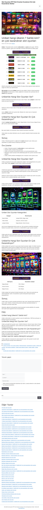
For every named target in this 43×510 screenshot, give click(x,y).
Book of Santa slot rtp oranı (8, 480)
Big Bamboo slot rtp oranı (7, 451)
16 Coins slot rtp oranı (7, 407)
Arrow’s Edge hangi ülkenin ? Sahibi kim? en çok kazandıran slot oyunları (18, 434)
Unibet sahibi (31, 347)
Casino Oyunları (6, 345)
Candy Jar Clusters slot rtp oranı (9, 490)
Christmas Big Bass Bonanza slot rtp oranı (11, 493)
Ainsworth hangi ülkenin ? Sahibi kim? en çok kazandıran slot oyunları (17, 423)
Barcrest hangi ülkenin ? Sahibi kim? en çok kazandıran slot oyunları (17, 444)
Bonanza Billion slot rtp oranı (8, 472)
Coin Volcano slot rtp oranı (8, 499)
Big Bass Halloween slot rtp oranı (9, 461)
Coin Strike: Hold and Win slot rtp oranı (10, 497)
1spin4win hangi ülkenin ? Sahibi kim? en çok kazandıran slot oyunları (17, 409)
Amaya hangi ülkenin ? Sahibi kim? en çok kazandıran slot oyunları (16, 428)
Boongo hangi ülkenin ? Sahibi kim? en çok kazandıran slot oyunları (17, 484)
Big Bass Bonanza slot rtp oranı (9, 457)
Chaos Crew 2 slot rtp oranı (8, 492)
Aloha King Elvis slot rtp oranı (8, 424)
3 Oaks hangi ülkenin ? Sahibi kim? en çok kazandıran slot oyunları (17, 419)
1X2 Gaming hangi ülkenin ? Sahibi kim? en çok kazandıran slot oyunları (18, 411)
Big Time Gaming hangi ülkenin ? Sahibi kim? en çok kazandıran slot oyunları (19, 465)
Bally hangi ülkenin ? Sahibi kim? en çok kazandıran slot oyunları (16, 440)
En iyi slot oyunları (15, 345)
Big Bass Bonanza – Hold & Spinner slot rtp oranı (13, 455)
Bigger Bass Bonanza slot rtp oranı (9, 469)
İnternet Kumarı (22, 345)
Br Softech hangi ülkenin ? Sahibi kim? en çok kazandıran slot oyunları (17, 488)
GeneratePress (22, 508)
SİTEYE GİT (33, 57)
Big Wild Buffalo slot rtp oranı (8, 467)
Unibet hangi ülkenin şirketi (22, 347)
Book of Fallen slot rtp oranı (8, 476)
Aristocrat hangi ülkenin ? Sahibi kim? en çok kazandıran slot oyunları (17, 432)
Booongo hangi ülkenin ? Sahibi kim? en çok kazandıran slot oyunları (17, 486)
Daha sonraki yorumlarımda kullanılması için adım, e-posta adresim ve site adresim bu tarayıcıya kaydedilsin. (21, 384)
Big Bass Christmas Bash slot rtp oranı (10, 459)
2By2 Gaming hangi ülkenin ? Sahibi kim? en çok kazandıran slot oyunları (18, 415)
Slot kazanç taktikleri (10, 347)
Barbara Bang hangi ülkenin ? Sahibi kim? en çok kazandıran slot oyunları (18, 442)
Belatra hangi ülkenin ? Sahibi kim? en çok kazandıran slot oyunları (17, 446)
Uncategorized (6, 343)
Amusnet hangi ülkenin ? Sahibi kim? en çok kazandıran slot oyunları (17, 430)
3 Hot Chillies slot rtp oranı (8, 417)
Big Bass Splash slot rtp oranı (8, 463)
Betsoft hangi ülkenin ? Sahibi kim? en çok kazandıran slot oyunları (17, 447)
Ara (2, 395)
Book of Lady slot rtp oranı (8, 478)
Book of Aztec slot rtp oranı (8, 474)
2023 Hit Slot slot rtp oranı (8, 413)
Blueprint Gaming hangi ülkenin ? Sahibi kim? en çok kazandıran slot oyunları (19, 470)
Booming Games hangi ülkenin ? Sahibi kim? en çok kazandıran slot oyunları (19, 482)
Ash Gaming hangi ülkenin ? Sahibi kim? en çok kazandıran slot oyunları (18, 436)
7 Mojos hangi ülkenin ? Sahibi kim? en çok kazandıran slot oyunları (17, 421)
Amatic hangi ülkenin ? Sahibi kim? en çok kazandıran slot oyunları (16, 426)
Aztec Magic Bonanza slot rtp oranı (9, 438)
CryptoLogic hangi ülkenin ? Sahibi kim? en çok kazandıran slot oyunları (19, 350)
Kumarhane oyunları (31, 345)
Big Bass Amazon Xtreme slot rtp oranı (10, 453)
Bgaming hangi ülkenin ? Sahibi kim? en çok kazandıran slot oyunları (17, 449)
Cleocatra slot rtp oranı (7, 495)
